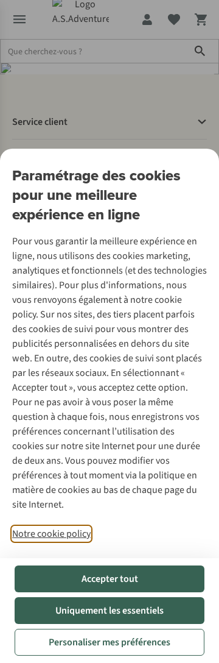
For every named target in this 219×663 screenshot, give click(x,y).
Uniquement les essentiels (109, 610)
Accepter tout (110, 579)
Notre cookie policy (51, 534)
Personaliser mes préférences (109, 642)
